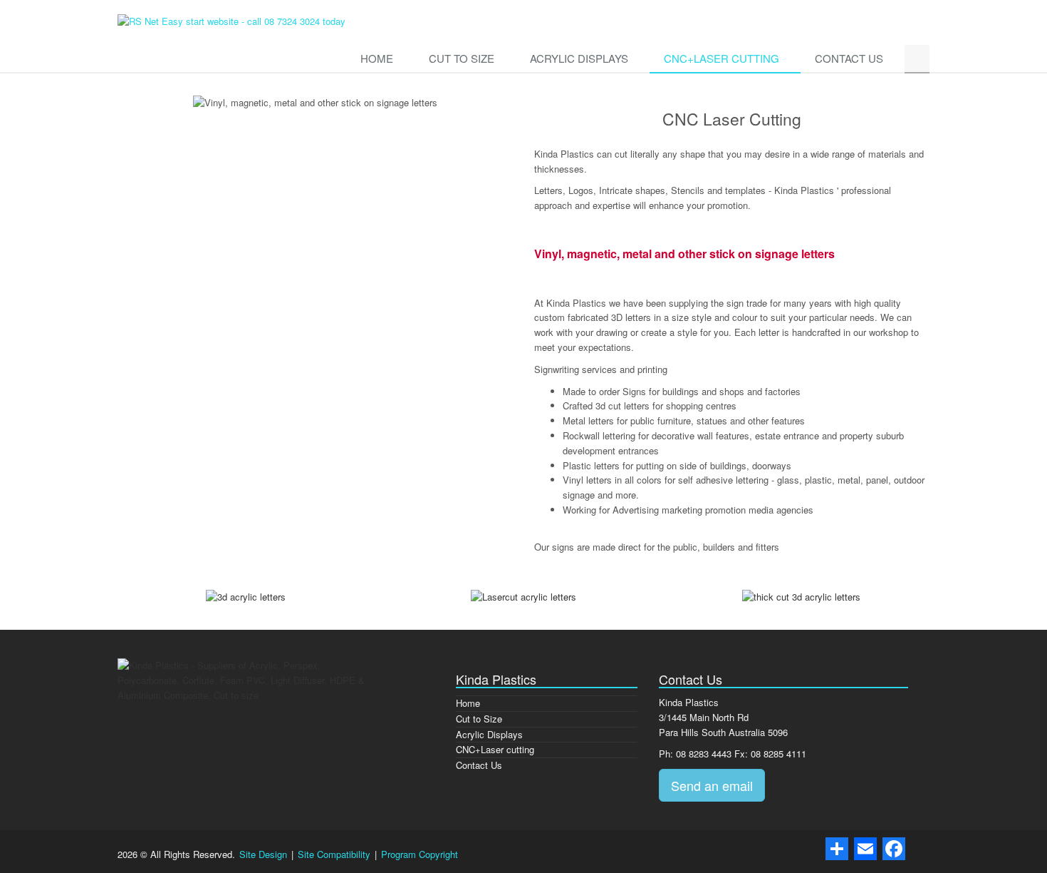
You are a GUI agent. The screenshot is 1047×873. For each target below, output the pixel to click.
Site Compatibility (335, 854)
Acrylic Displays (579, 58)
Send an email (712, 785)
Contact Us (849, 58)
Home (376, 58)
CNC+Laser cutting (721, 58)
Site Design (264, 854)
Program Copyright (419, 854)
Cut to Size (461, 58)
